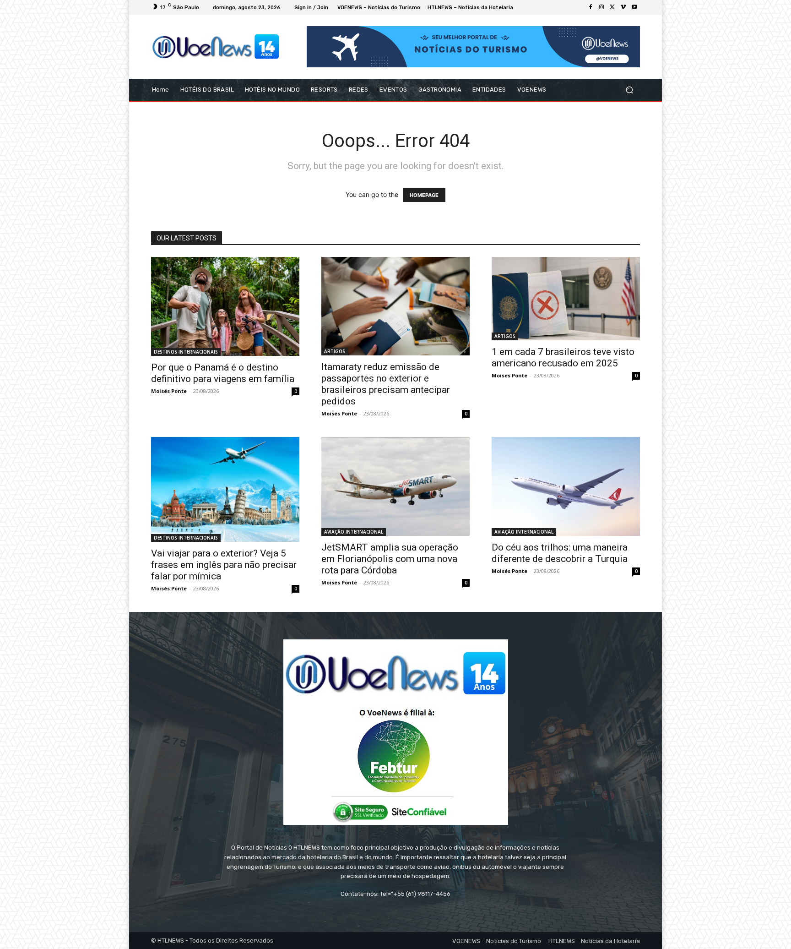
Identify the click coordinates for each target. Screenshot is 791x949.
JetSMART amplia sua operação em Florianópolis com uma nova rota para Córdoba (389, 559)
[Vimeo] (623, 7)
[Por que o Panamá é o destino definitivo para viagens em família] (225, 306)
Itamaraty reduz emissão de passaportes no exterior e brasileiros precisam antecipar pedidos (385, 384)
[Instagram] (601, 7)
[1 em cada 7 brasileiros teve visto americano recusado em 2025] (566, 298)
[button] (629, 90)
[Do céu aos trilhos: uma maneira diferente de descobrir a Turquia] (566, 486)
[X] (612, 7)
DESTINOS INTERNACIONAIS (186, 352)
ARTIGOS (334, 351)
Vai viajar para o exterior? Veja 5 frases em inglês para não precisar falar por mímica (224, 565)
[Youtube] (634, 7)
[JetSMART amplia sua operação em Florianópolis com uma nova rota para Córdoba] (395, 486)
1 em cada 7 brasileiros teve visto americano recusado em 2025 (563, 357)
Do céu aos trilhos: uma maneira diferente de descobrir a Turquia (560, 553)
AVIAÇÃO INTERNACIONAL (353, 532)
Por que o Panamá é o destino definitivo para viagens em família (222, 373)
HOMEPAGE (424, 195)
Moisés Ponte (169, 390)
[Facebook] (590, 7)
